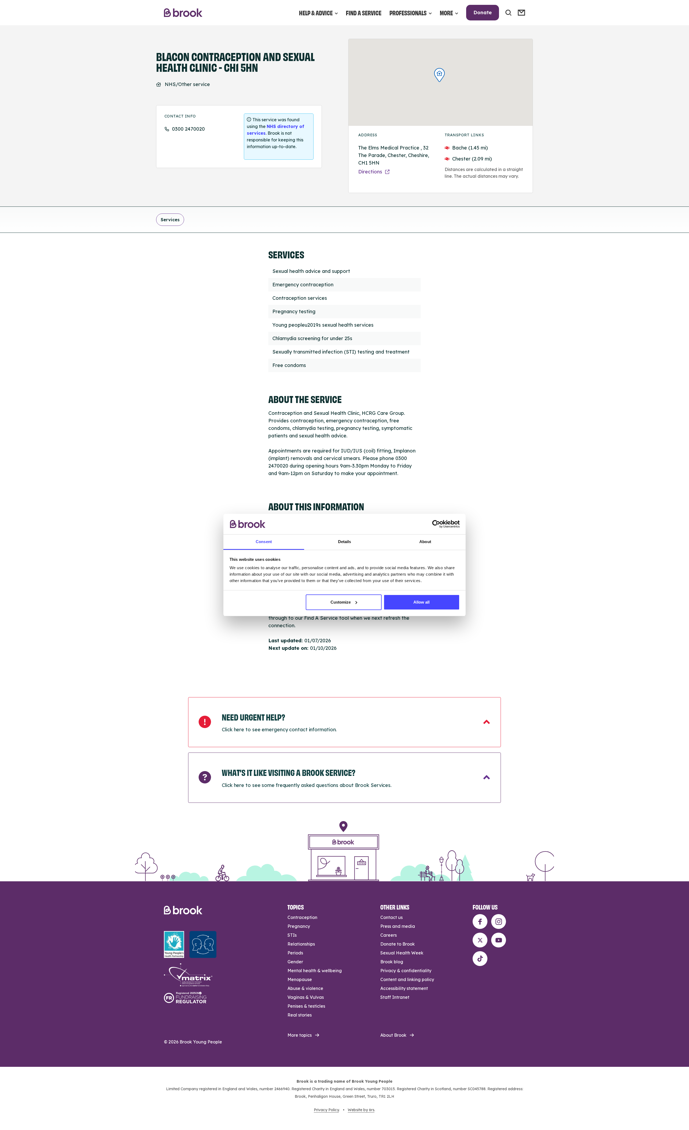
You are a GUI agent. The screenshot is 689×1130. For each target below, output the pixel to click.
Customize (341, 602)
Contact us (391, 917)
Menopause (299, 979)
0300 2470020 (188, 129)
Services (170, 219)
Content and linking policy (407, 979)
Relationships (301, 944)
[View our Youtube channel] (498, 940)
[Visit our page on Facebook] (480, 921)
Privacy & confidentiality (405, 970)
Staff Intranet (394, 997)
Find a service (363, 12)
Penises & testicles (306, 1006)
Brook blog (391, 961)
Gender (295, 961)
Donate (482, 12)
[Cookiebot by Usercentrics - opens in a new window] (436, 524)
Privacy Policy (326, 1109)
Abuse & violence (305, 988)
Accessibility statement (404, 988)
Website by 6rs (361, 1109)
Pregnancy (298, 926)
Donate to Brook (397, 944)
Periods (295, 953)
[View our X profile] (480, 940)
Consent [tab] (264, 541)
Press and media (397, 926)
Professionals (408, 12)
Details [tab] (344, 541)
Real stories (299, 1015)
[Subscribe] (521, 13)
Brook (183, 12)
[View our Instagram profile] (498, 921)
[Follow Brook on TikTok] (480, 958)
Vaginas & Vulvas (305, 997)
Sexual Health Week (401, 953)
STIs (292, 935)
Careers (388, 935)
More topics (299, 1035)
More (446, 12)
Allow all (421, 602)
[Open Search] (508, 12)
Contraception (302, 917)
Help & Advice (316, 12)
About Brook (393, 1035)
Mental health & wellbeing (314, 970)
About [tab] (425, 541)
